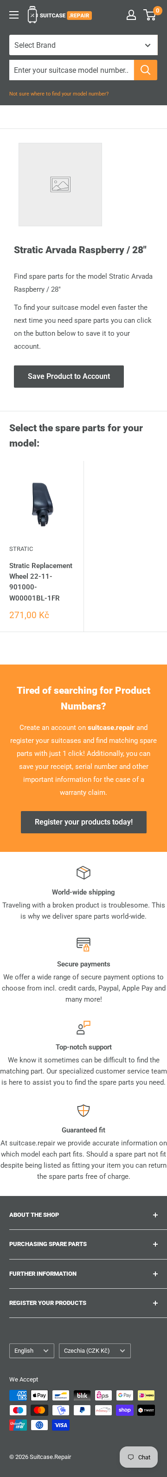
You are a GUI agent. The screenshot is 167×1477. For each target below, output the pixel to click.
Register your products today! (84, 822)
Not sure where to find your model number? (59, 94)
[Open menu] (14, 15)
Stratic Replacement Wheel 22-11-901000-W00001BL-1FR (40, 582)
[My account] (131, 15)
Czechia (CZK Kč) (87, 1350)
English (23, 1350)
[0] (150, 14)
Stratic (21, 548)
